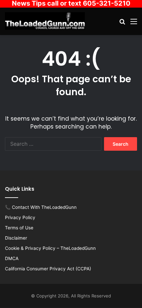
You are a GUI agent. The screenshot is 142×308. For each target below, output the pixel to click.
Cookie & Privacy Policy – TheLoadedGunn (50, 248)
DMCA (11, 258)
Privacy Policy (20, 217)
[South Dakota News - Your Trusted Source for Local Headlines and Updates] (45, 21)
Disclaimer (16, 238)
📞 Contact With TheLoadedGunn (41, 207)
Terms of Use (19, 227)
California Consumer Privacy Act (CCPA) (48, 268)
